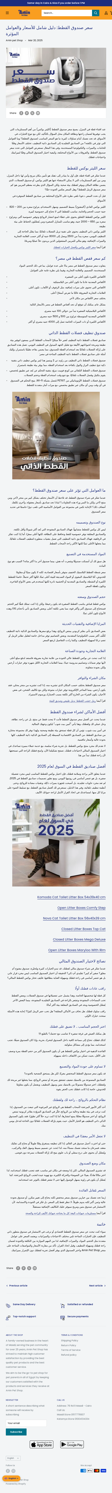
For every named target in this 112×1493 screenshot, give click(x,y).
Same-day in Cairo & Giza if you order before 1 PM (56, 3)
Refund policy (69, 1355)
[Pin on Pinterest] (27, 113)
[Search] (95, 13)
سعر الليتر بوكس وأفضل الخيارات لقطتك (74, 247)
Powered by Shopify (16, 1483)
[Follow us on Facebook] (8, 1471)
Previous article (18, 1285)
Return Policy (68, 1345)
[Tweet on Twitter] (32, 113)
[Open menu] (7, 13)
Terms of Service (70, 1350)
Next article (96, 1285)
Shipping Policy (69, 1340)
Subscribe (16, 1432)
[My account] (106, 13)
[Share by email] (38, 113)
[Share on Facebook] (21, 113)
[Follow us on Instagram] (13, 1471)
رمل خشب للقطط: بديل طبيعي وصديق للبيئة (72, 701)
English (10, 1458)
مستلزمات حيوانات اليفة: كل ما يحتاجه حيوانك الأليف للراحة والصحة (61, 1213)
